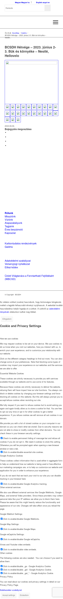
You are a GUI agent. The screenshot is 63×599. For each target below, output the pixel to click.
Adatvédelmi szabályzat (18, 260)
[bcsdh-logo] (26, 22)
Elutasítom (24, 595)
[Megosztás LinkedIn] (8, 141)
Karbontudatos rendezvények (21, 243)
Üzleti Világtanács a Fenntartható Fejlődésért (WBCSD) (29, 277)
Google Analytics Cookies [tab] (11, 455)
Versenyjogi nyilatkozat (17, 264)
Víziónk (9, 219)
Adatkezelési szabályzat (11, 590)
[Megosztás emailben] (8, 145)
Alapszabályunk (13, 223)
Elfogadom (6, 318)
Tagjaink (9, 226)
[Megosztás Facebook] (8, 132)
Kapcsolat (10, 233)
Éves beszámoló (14, 229)
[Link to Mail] (56, 294)
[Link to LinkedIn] (51, 294)
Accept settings (8, 595)
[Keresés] (47, 22)
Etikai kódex (11, 267)
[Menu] (54, 22)
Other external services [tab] (10, 487)
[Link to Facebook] (46, 294)
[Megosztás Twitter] (8, 136)
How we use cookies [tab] (9, 338)
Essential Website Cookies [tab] (12, 373)
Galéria (9, 247)
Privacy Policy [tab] (6, 576)
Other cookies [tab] (6, 552)
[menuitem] (47, 22)
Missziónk (10, 216)
